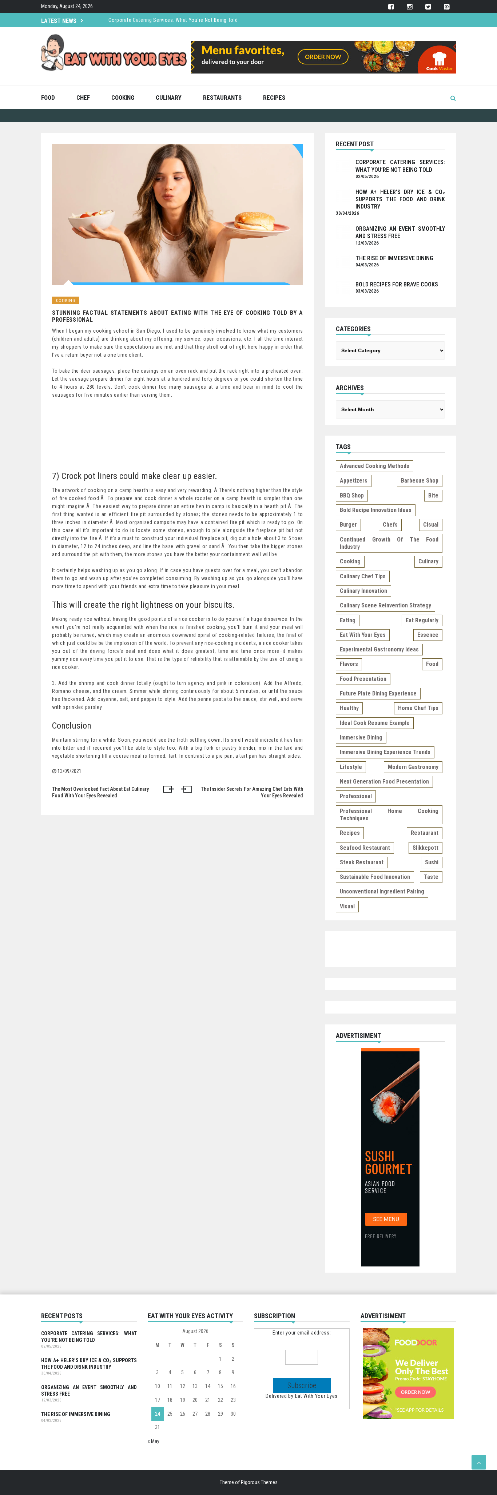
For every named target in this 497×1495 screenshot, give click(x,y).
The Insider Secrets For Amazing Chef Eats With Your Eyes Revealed (252, 792)
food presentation (363, 678)
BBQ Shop (352, 495)
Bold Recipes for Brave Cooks (396, 284)
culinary (428, 561)
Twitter (428, 7)
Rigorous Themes (259, 1482)
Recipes (274, 97)
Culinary (169, 97)
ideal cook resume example (375, 722)
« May (153, 1441)
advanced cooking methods (374, 466)
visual (347, 906)
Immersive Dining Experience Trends (385, 752)
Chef (83, 97)
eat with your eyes (363, 634)
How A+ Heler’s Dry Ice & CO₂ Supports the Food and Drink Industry (400, 199)
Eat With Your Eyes (316, 1396)
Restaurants (222, 97)
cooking (350, 561)
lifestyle (351, 767)
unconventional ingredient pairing (382, 891)
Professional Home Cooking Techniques (389, 815)
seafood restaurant (365, 847)
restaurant (424, 832)
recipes (350, 832)
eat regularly (422, 620)
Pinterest (446, 7)
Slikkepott (425, 847)
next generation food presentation (384, 781)
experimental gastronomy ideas (379, 649)
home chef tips (418, 708)
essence (427, 634)
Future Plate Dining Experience (378, 693)
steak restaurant (361, 862)
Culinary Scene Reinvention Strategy (385, 605)
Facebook (391, 7)
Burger (348, 524)
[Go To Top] (479, 1462)
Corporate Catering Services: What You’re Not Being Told (173, 20)
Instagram (409, 7)
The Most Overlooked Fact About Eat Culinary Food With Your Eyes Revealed (100, 792)
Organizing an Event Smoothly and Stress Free (89, 1390)
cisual (430, 524)
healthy (349, 708)
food (432, 664)
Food (48, 97)
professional (356, 796)
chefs (390, 524)
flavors (349, 664)
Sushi (431, 862)
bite (433, 495)
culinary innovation (363, 590)
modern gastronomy (413, 767)
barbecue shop (419, 480)
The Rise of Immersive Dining (394, 258)
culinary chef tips (363, 576)
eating (347, 620)
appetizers (353, 480)
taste (431, 876)
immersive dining (361, 737)
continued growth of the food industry (389, 543)
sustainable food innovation (375, 876)
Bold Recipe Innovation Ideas (375, 510)
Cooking (122, 97)
